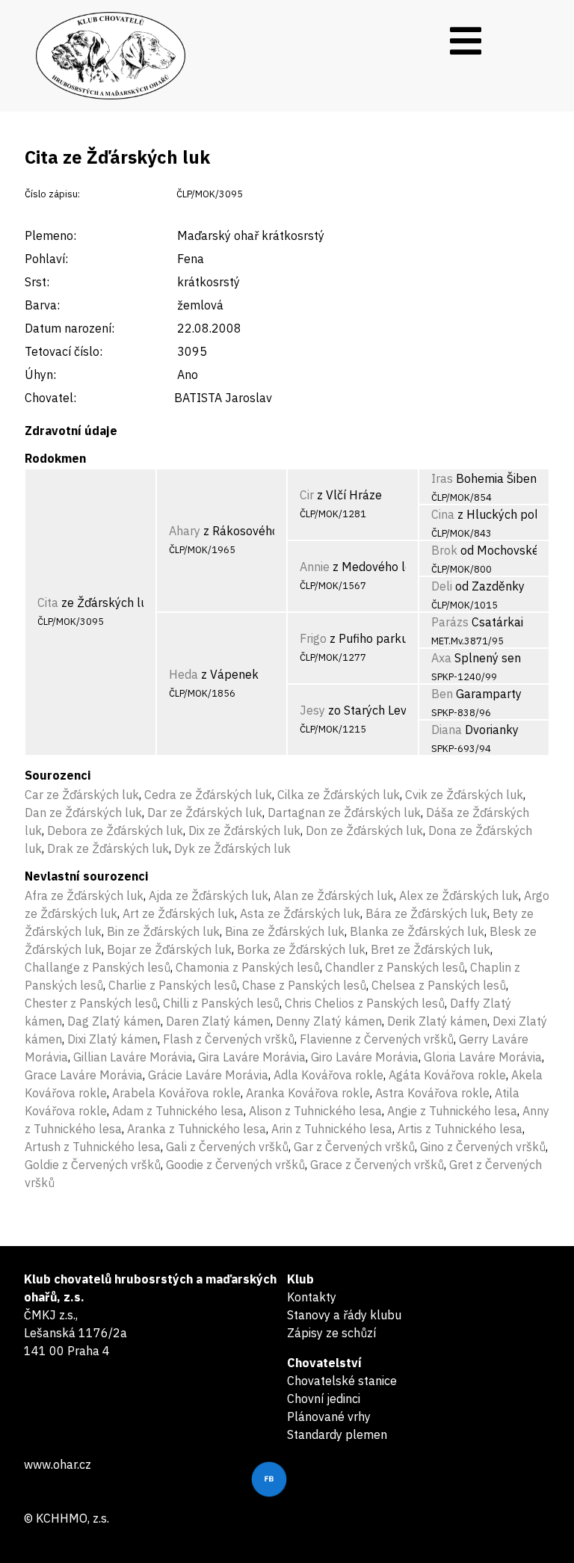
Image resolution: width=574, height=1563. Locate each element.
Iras (442, 478)
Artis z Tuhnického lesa (460, 1128)
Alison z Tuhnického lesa (315, 1110)
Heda (183, 674)
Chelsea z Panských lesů (438, 985)
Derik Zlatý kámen (437, 1021)
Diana (446, 729)
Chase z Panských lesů (304, 985)
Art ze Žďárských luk (179, 913)
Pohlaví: (46, 258)
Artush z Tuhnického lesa (93, 1146)
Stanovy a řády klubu (344, 1314)
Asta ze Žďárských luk (300, 913)
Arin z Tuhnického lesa (331, 1128)
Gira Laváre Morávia (252, 1056)
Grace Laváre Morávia (84, 1074)
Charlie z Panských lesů (172, 985)
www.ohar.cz (57, 1464)
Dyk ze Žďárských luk (232, 848)
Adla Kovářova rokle (328, 1074)
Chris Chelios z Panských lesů (365, 1003)
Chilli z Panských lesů (221, 1003)
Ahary (184, 530)
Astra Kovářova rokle (432, 1092)
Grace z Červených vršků (377, 1164)
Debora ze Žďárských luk (115, 830)
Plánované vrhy (329, 1416)
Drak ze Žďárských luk (108, 848)
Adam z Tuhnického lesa (178, 1110)
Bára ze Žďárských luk (426, 913)
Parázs (450, 621)
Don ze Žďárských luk (364, 830)
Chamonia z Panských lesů (248, 967)
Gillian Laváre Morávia (133, 1056)
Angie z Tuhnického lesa (452, 1110)
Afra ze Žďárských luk (84, 895)
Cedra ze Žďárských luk (208, 794)
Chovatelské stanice (342, 1380)
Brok (444, 550)
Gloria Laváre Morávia (483, 1056)
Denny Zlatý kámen (329, 1021)
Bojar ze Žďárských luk (169, 949)
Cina (442, 514)
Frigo (313, 638)
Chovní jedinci (323, 1398)
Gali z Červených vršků (227, 1146)
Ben (442, 693)
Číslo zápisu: (52, 194)
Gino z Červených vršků (483, 1146)
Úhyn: (40, 374)
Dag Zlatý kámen (114, 1021)
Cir (307, 494)
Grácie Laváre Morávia (208, 1074)
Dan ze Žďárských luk (83, 812)
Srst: (37, 281)
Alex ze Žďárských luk (459, 895)
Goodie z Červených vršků (235, 1164)
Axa (441, 657)
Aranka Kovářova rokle (308, 1092)
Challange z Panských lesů (97, 967)
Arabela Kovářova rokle (176, 1092)
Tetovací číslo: (63, 351)
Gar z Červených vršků (354, 1146)
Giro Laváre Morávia (365, 1056)
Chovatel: (50, 397)
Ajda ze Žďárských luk (208, 895)
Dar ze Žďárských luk (204, 812)
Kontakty (311, 1296)
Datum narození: (69, 328)
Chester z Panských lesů (91, 1003)
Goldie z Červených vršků (93, 1164)
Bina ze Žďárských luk (285, 931)
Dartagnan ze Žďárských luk (344, 812)
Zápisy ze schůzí (331, 1332)
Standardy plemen (337, 1434)
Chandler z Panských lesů (395, 967)
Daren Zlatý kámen (218, 1021)
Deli (441, 586)
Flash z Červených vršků (228, 1039)
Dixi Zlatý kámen (112, 1039)
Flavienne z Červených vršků (377, 1039)
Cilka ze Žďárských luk (338, 794)
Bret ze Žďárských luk (430, 949)
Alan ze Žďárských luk (334, 895)
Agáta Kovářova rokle (447, 1074)
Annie (315, 566)
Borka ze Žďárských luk (301, 949)
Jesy (312, 710)
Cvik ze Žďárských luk (464, 794)
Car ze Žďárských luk (82, 794)
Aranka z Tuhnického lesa (196, 1128)
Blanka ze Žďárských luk (417, 931)
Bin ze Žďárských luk (163, 931)
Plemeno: (50, 235)
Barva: (42, 305)
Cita (47, 602)
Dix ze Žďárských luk (244, 830)
